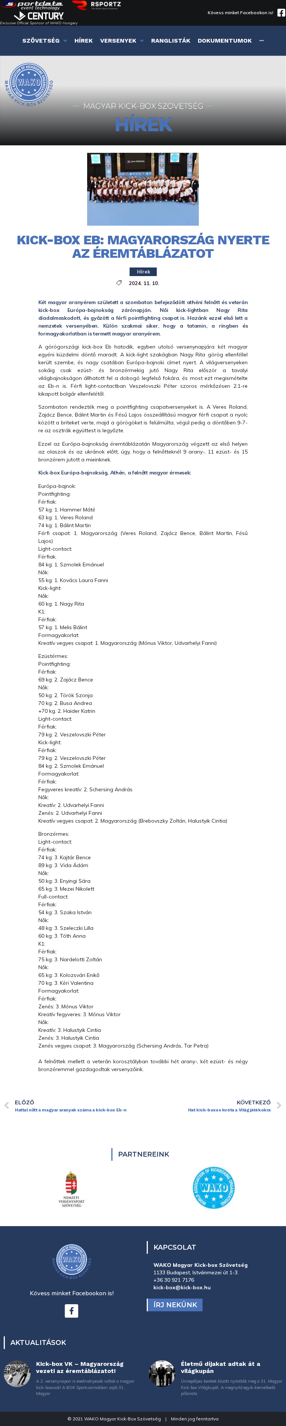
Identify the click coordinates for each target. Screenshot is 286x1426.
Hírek (143, 272)
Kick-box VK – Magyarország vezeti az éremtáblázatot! (80, 1367)
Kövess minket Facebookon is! (240, 12)
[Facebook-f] (71, 1311)
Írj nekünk (175, 1305)
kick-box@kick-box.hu (182, 1287)
